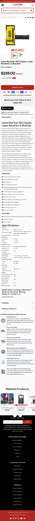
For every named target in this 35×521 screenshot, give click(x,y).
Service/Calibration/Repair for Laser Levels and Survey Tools (7, 408)
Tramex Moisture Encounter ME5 (21, 408)
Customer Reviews (17, 491)
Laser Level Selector (17, 440)
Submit (27, 422)
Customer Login (17, 472)
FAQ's (17, 456)
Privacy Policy (17, 501)
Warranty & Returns (17, 469)
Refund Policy (17, 475)
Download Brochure (7, 297)
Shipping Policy (17, 479)
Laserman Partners (17, 504)
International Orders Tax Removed (15, 113)
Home (2, 17)
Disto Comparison (17, 446)
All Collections (10, 17)
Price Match (7, 108)
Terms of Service (17, 498)
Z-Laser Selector (17, 443)
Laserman (14, 512)
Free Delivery (17, 466)
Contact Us (17, 453)
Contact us (15, 294)
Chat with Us (17, 450)
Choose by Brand (17, 488)
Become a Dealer (17, 495)
